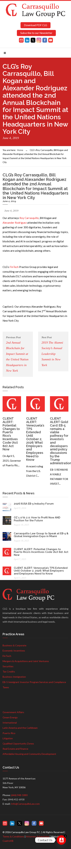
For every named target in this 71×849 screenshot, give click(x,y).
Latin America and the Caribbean (20, 727)
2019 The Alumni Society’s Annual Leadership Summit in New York (52, 351)
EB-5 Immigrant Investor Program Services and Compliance (34, 682)
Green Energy (10, 717)
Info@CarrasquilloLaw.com (25, 803)
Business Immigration (14, 676)
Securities (8, 666)
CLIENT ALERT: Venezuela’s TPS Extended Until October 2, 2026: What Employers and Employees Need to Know (35, 439)
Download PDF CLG (35, 25)
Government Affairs (13, 712)
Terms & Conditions (13, 836)
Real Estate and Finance (15, 748)
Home (20, 150)
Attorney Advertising (37, 836)
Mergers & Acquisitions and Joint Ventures (26, 661)
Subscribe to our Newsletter (36, 32)
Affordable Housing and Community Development (29, 753)
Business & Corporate (14, 645)
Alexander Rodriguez (15, 222)
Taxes (6, 687)
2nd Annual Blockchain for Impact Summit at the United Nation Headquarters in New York (17, 354)
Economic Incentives (14, 650)
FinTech (14, 266)
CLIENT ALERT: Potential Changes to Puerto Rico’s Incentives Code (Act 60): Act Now (11, 434)
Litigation (8, 738)
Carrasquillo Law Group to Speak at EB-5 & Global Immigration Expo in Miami (41, 535)
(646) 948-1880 (19, 795)
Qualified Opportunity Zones (18, 743)
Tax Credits (9, 671)
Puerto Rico (9, 733)
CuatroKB (8, 840)
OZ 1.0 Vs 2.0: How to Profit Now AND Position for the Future (37, 519)
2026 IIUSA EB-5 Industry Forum (34, 503)
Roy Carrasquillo (29, 217)
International (10, 722)
